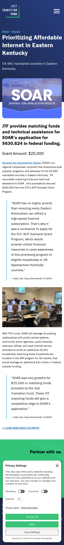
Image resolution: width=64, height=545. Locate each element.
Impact (16, 31)
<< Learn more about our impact (20, 428)
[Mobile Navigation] (56, 11)
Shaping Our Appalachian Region (21, 162)
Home (5, 31)
